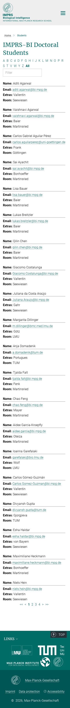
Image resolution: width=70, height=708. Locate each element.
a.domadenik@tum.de (27, 352)
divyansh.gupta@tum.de (29, 510)
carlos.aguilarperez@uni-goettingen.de (38, 142)
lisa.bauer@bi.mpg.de (27, 195)
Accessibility (56, 691)
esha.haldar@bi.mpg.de (28, 536)
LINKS (9, 639)
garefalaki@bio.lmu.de (27, 457)
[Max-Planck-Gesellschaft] (18, 680)
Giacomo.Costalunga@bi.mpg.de (35, 273)
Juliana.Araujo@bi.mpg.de (30, 300)
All (27, 66)
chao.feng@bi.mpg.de (27, 405)
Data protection (29, 691)
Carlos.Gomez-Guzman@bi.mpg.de (36, 484)
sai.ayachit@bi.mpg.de (28, 168)
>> (46, 604)
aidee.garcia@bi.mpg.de (29, 431)
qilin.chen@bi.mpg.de (27, 247)
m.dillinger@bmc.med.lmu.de (32, 326)
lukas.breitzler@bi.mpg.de (30, 221)
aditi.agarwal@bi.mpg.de (29, 89)
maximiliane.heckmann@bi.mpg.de (36, 562)
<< (21, 604)
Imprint (10, 691)
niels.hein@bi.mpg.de (27, 589)
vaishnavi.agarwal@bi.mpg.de (33, 116)
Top (62, 635)
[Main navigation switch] (63, 13)
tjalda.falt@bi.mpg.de (27, 379)
